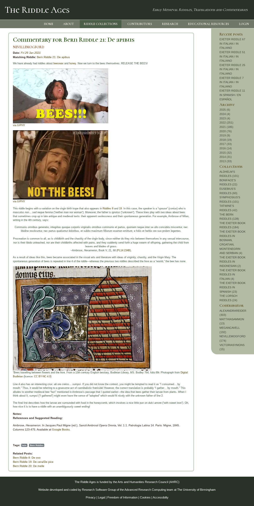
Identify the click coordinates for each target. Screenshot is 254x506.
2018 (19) (225, 139)
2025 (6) (224, 109)
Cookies (145, 497)
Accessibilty (160, 497)
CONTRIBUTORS (139, 24)
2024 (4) (224, 114)
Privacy (91, 497)
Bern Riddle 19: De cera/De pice (33, 461)
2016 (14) (225, 148)
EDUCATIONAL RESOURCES (208, 24)
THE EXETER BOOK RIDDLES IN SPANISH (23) (232, 287)
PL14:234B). (124, 250)
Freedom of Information (122, 497)
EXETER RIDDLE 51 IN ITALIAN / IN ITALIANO (232, 56)
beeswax (58, 63)
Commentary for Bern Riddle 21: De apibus (73, 39)
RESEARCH (170, 24)
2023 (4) (224, 118)
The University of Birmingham (196, 489)
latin (24, 445)
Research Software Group (99, 489)
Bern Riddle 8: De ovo (26, 457)
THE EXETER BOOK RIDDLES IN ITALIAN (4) (232, 274)
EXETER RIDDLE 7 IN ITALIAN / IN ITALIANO (231, 82)
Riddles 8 (108, 208)
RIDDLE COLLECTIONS (100, 24)
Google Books (61, 429)
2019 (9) (224, 135)
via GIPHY (19, 125)
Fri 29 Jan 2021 (31, 52)
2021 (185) (226, 126)
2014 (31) (225, 156)
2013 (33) (225, 161)
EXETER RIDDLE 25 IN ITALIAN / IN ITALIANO (232, 69)
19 (120, 208)
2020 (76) (225, 131)
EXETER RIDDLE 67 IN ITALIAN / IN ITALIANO (232, 43)
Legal (101, 497)
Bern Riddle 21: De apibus (53, 57)
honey (72, 63)
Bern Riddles (36, 445)
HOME (48, 24)
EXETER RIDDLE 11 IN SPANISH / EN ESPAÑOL (232, 95)
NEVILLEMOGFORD (28, 47)
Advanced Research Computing (145, 489)
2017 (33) (225, 144)
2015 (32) (225, 152)
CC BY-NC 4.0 (42, 376)
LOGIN (244, 24)
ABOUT (68, 24)
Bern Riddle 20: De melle (28, 466)
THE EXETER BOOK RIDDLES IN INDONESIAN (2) (232, 261)
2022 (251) (226, 122)
